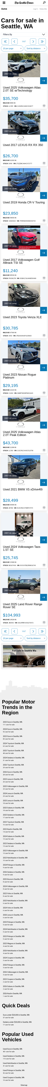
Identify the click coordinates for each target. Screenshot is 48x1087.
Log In (35, 9)
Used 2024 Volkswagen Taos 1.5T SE (21, 548)
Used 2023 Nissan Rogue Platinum (19, 376)
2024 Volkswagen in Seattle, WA (15, 887)
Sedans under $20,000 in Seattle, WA (17, 1023)
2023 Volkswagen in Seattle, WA (15, 852)
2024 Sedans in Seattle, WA (13, 759)
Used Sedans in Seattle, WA (13, 1057)
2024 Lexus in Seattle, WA (13, 794)
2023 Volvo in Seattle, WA (13, 894)
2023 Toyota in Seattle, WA (13, 823)
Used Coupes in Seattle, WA (13, 1079)
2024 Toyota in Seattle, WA (13, 744)
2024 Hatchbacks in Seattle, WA (15, 930)
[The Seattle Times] (24, 2)
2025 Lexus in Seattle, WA (13, 802)
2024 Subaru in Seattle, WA (13, 837)
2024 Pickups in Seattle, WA (13, 866)
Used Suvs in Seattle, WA (12, 1050)
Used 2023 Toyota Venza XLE (22, 317)
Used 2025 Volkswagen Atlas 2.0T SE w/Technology (22, 89)
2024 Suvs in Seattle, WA (12, 730)
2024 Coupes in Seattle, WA (13, 959)
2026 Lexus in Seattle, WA (13, 916)
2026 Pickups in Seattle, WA (13, 966)
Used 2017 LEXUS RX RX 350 (23, 145)
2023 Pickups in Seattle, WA (13, 937)
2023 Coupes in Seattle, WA (13, 980)
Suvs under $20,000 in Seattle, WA (16, 1016)
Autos (4, 8)
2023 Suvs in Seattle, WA (12, 737)
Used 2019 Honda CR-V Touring (24, 202)
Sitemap (24, 1085)
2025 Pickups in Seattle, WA (13, 923)
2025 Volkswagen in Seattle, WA (15, 787)
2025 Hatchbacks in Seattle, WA (15, 902)
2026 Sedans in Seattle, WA (13, 873)
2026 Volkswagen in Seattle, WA (15, 973)
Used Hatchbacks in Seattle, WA (15, 1064)
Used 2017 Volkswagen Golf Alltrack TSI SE (21, 261)
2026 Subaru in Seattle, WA (13, 987)
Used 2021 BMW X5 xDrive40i (22, 489)
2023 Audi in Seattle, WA (12, 830)
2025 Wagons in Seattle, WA (14, 945)
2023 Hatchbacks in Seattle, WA (15, 859)
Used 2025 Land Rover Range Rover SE (22, 606)
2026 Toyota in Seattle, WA (13, 766)
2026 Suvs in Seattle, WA (12, 773)
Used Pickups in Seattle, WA (13, 1071)
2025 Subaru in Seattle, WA (13, 809)
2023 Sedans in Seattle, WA (13, 844)
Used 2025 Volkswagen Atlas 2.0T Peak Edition (22, 433)
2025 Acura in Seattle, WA (13, 880)
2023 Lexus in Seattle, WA (13, 780)
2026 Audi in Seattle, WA (12, 995)
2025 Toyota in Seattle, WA (13, 752)
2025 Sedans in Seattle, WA (13, 816)
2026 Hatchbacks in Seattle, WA (15, 952)
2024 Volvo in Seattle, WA (13, 909)
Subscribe (43, 9)
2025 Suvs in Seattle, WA (12, 723)
